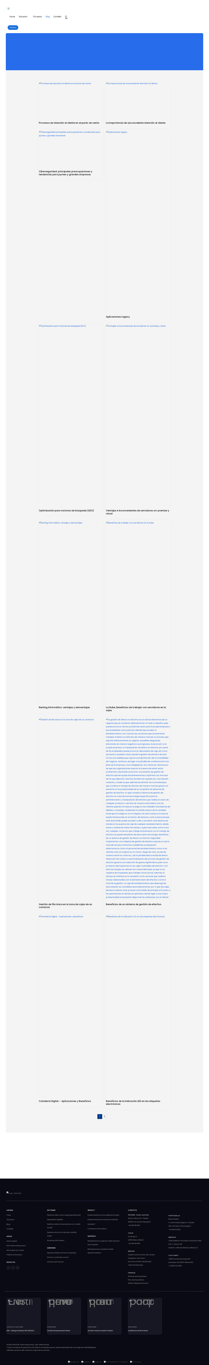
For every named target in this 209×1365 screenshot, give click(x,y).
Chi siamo (37, 16)
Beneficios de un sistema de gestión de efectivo (133, 904)
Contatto (57, 16)
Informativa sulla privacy (16, 1245)
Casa (9, 1215)
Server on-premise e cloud (57, 1257)
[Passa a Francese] (135, 1362)
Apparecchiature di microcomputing (61, 1253)
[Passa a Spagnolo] (73, 1362)
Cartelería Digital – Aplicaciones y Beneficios (65, 1101)
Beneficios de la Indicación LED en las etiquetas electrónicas (133, 1102)
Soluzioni (23, 16)
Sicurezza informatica (55, 1240)
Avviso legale (12, 1241)
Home (12, 16)
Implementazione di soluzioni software (103, 1219)
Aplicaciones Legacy (118, 316)
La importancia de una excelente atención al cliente (135, 123)
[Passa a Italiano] (97, 1362)
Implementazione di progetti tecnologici (103, 1215)
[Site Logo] (21, 8)
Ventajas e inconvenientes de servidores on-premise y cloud (137, 512)
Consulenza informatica (97, 1229)
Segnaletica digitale (55, 1219)
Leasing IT (91, 1224)
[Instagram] (13, 1268)
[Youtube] (9, 1268)
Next (109, 1116)
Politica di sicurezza (14, 1255)
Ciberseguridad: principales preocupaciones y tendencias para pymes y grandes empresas (65, 173)
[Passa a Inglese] (85, 1362)
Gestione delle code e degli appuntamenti (64, 1215)
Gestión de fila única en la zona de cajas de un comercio (65, 906)
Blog (48, 16)
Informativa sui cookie (15, 1250)
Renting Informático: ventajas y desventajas (64, 707)
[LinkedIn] (17, 1268)
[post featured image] (71, 100)
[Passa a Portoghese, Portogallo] (116, 1362)
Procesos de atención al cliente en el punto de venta (69, 123)
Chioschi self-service (55, 1262)
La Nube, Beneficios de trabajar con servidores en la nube (136, 709)
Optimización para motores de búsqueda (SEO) (66, 510)
